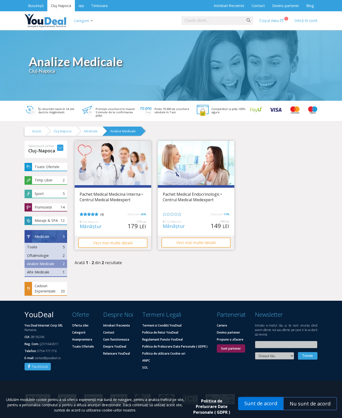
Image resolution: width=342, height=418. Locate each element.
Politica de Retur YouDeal (160, 332)
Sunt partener (231, 348)
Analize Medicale (123, 131)
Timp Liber (50, 180)
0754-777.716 (47, 351)
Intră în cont (305, 20)
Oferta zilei (80, 325)
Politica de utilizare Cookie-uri (163, 353)
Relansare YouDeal (116, 353)
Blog (310, 5)
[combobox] (213, 20)
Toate (46, 247)
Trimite (307, 356)
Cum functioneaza (116, 339)
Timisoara (99, 5)
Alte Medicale (46, 272)
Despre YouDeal (114, 346)
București (36, 5)
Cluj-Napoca (61, 5)
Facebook (39, 366)
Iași (81, 5)
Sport (50, 193)
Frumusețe (50, 207)
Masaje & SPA (50, 220)
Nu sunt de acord (310, 403)
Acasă (36, 131)
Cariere (222, 325)
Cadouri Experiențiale (50, 288)
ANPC (146, 360)
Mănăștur (91, 226)
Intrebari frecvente (229, 5)
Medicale (91, 131)
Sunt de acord (260, 403)
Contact (258, 5)
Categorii (81, 20)
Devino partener (285, 5)
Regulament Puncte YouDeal (162, 339)
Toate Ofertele (47, 166)
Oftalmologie (46, 255)
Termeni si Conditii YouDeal (162, 325)
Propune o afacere (230, 339)
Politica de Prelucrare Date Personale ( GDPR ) (175, 346)
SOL (145, 367)
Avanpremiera (82, 339)
